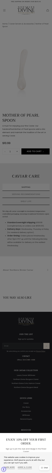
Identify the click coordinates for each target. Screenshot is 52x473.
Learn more (9, 467)
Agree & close (25, 467)
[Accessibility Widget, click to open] (3, 469)
